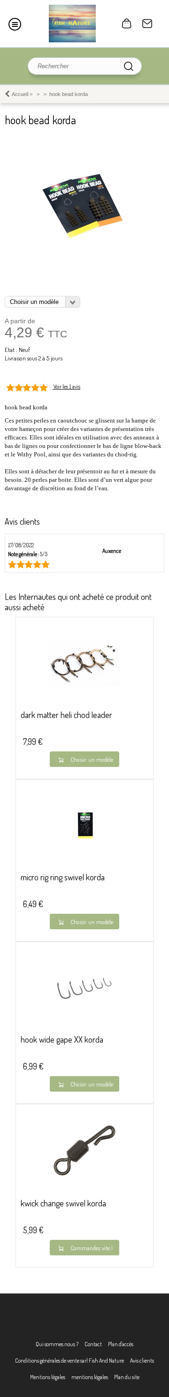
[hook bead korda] (84, 242)
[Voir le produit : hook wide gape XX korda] (84, 1009)
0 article (126, 23)
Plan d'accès (120, 1344)
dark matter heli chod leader (66, 715)
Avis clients (142, 1360)
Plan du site (126, 1377)
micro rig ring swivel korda (63, 877)
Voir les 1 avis (67, 386)
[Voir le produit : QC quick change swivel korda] (84, 1183)
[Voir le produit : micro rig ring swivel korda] (84, 846)
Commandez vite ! (91, 1248)
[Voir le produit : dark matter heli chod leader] (84, 684)
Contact (147, 23)
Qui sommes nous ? (57, 1344)
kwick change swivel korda (63, 1203)
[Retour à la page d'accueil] (72, 23)
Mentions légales (47, 1377)
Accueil (20, 94)
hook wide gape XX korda (62, 1039)
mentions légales (89, 1377)
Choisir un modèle (91, 759)
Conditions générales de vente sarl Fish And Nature (69, 1360)
